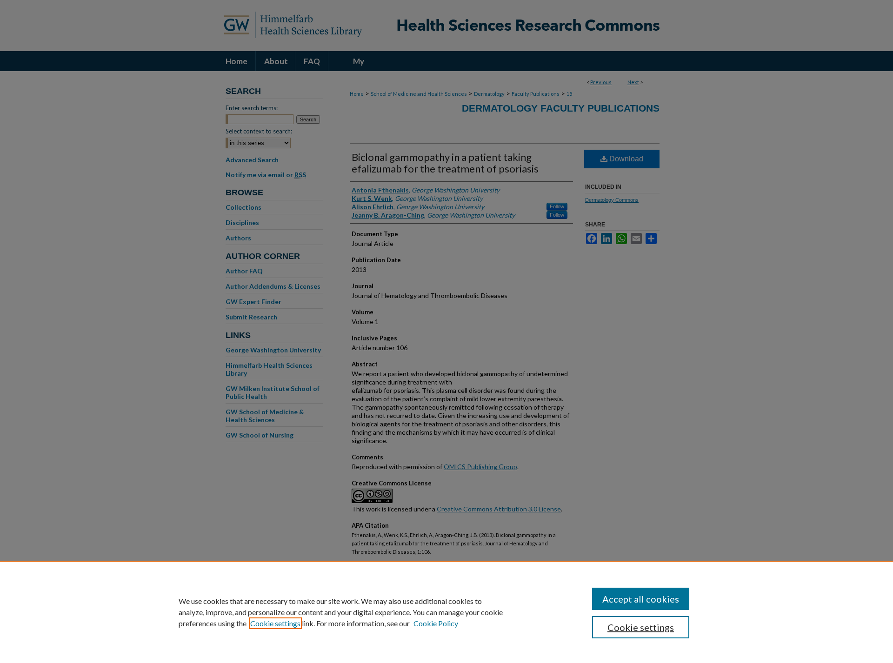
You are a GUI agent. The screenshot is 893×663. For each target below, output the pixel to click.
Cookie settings (275, 623)
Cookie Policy (435, 623)
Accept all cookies (640, 598)
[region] (446, 612)
